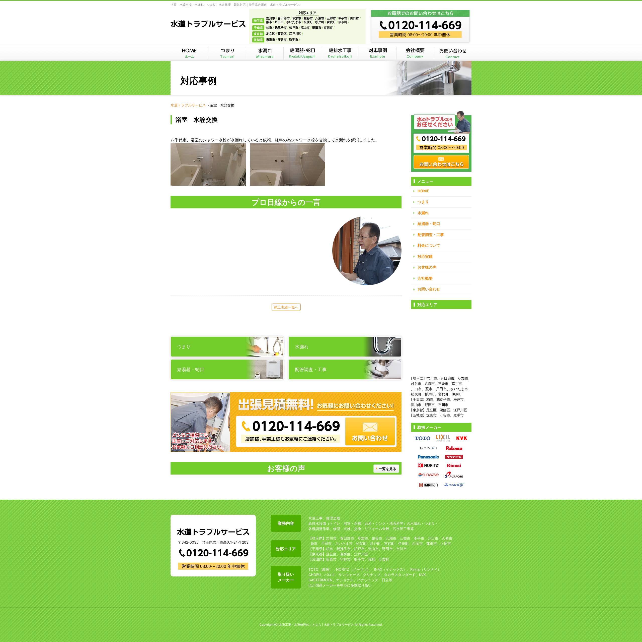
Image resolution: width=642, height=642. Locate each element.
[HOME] (189, 53)
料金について (429, 245)
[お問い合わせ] (452, 53)
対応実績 (425, 256)
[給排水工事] (340, 53)
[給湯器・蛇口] (302, 53)
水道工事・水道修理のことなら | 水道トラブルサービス (316, 624)
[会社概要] (415, 53)
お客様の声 (427, 267)
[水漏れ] (264, 53)
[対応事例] (377, 53)
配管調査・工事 (431, 234)
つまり (423, 201)
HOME (423, 191)
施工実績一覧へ (286, 307)
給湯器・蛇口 (429, 223)
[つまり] (227, 53)
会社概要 (425, 278)
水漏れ (423, 212)
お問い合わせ (429, 289)
